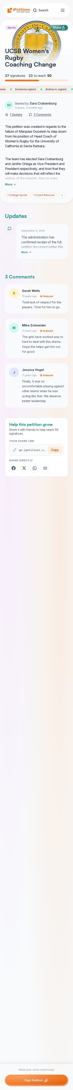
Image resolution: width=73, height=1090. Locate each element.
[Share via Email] (45, 468)
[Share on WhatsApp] (34, 468)
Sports (12, 27)
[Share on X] (24, 468)
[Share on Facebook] (13, 468)
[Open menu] (62, 10)
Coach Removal (43, 195)
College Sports (17, 195)
